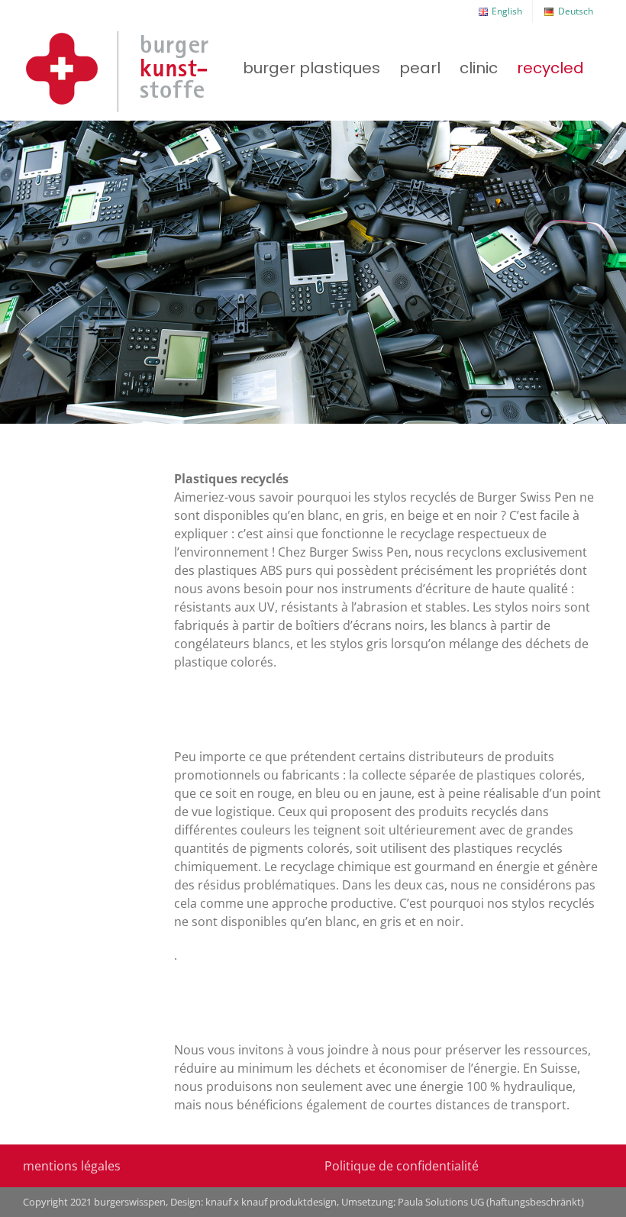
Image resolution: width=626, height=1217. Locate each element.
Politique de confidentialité (401, 1165)
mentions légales (72, 1165)
